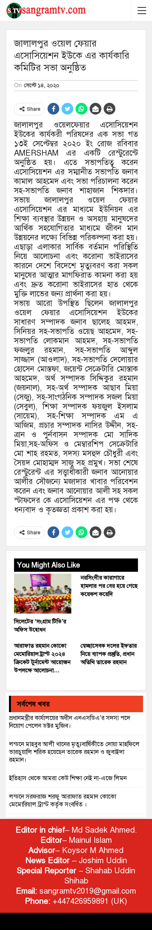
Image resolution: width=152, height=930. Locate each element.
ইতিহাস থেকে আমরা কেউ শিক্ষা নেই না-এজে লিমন (68, 778)
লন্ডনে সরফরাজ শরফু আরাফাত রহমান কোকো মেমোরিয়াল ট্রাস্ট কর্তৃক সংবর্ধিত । (62, 800)
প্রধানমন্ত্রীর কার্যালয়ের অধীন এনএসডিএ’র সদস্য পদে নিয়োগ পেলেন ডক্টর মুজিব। (69, 722)
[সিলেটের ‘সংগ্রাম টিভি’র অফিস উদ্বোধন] (42, 594)
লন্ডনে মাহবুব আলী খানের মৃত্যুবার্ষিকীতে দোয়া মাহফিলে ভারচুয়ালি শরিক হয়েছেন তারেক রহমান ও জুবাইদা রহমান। (74, 752)
